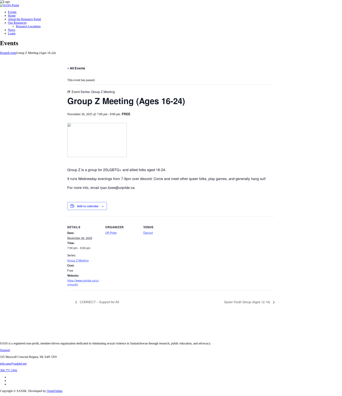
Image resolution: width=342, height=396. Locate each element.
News (11, 30)
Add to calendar (88, 206)
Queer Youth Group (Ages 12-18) (247, 302)
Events (12, 12)
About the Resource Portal (24, 19)
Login (11, 33)
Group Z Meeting (78, 260)
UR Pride (111, 233)
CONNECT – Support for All (99, 302)
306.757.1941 (8, 370)
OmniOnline (54, 391)
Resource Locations (28, 26)
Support (5, 350)
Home (12, 15)
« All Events (76, 68)
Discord (148, 233)
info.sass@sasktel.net (13, 363)
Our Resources (17, 22)
